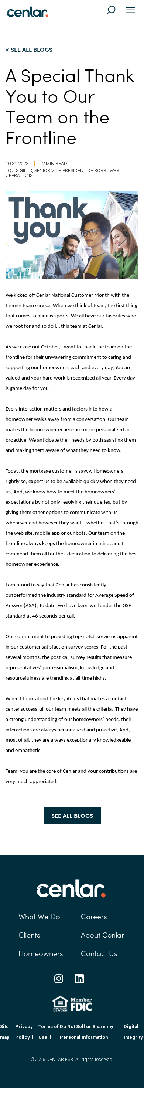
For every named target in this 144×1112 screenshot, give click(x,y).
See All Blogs (72, 815)
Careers (94, 916)
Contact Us (99, 953)
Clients (29, 935)
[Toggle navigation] (130, 10)
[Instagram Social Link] (58, 978)
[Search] (114, 13)
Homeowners (40, 953)
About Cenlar (102, 935)
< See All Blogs (29, 49)
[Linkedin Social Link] (79, 978)
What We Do (39, 916)
